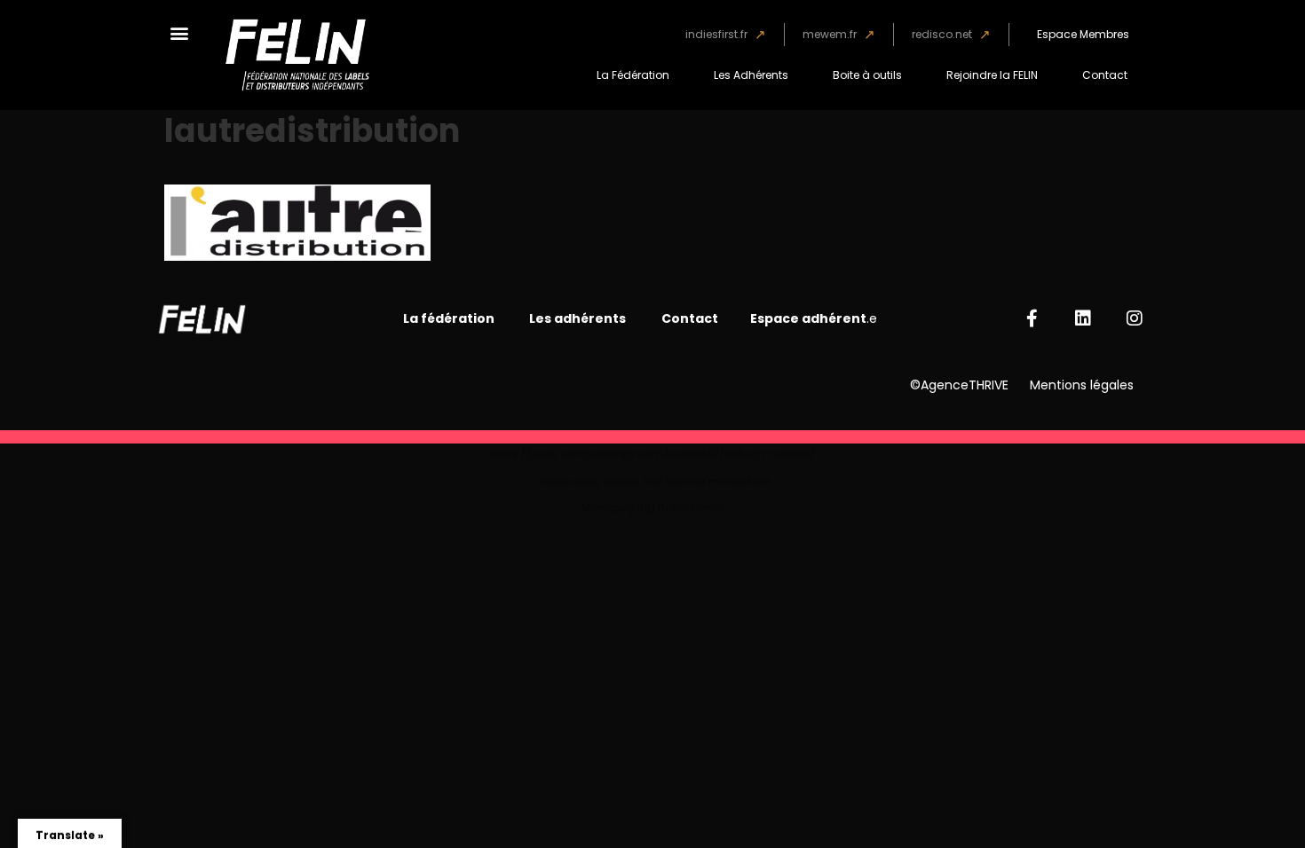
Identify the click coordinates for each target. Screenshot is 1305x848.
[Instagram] (1135, 318)
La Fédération (633, 74)
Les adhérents (577, 318)
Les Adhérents (751, 74)
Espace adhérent (808, 318)
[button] (179, 32)
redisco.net (942, 34)
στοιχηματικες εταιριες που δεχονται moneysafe (653, 481)
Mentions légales (1082, 385)
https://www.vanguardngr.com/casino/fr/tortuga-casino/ (652, 453)
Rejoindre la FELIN (992, 74)
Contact (1104, 74)
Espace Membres (1083, 34)
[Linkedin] (1083, 318)
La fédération (450, 318)
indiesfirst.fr (716, 34)
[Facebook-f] (1032, 318)
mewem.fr (830, 34)
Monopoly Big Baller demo (652, 507)
